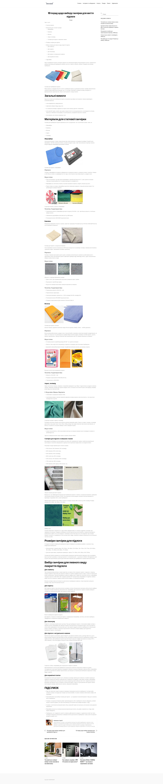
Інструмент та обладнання (89, 3)
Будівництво (115, 3)
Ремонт (108, 3)
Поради (104, 3)
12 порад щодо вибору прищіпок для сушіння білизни (85, 731)
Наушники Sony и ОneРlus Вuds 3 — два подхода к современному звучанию (87, 761)
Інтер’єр (98, 3)
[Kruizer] (50, 5)
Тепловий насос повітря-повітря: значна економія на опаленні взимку (52, 761)
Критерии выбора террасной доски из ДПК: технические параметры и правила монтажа (109, 27)
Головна (79, 3)
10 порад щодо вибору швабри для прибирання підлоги (56, 731)
